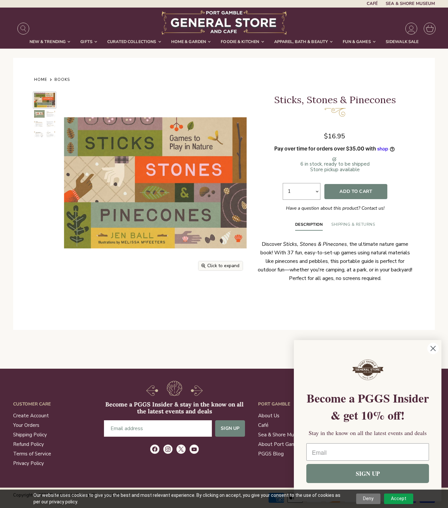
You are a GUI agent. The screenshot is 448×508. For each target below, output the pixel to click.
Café (372, 3)
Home (40, 80)
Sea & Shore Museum (410, 3)
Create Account (31, 415)
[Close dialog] (433, 348)
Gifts (86, 41)
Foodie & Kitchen (240, 41)
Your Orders (26, 425)
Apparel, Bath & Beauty (301, 41)
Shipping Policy (30, 434)
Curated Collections (132, 41)
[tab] (309, 226)
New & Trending (48, 41)
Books (62, 80)
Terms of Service (32, 453)
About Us (268, 415)
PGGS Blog (271, 453)
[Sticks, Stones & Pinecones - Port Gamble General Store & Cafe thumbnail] (44, 100)
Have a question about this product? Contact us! (335, 208)
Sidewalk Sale (402, 41)
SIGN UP (368, 473)
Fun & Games (357, 41)
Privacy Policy (28, 463)
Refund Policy (28, 444)
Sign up (230, 428)
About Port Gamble (280, 444)
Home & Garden (189, 41)
